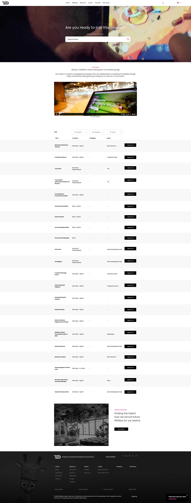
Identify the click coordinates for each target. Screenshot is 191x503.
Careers (90, 2)
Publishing (74, 2)
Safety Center (132, 489)
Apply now (130, 145)
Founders (72, 479)
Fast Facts (72, 472)
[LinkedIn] (126, 456)
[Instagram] (129, 456)
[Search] (167, 2)
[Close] (187, 495)
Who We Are (106, 2)
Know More (121, 429)
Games (68, 2)
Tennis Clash (58, 472)
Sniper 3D (57, 479)
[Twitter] (136, 456)
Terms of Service (83, 489)
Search (63, 36)
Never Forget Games (103, 472)
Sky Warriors (58, 475)
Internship (97, 2)
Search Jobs (87, 472)
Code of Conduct (108, 489)
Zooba (57, 469)
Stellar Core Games (103, 469)
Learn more (172, 499)
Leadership (72, 482)
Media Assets (73, 475)
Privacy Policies (59, 489)
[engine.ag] (134, 496)
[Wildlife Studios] (5, 3)
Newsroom (83, 2)
